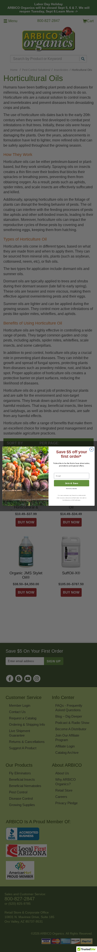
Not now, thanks (71, 488)
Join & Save (71, 483)
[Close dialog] (92, 449)
